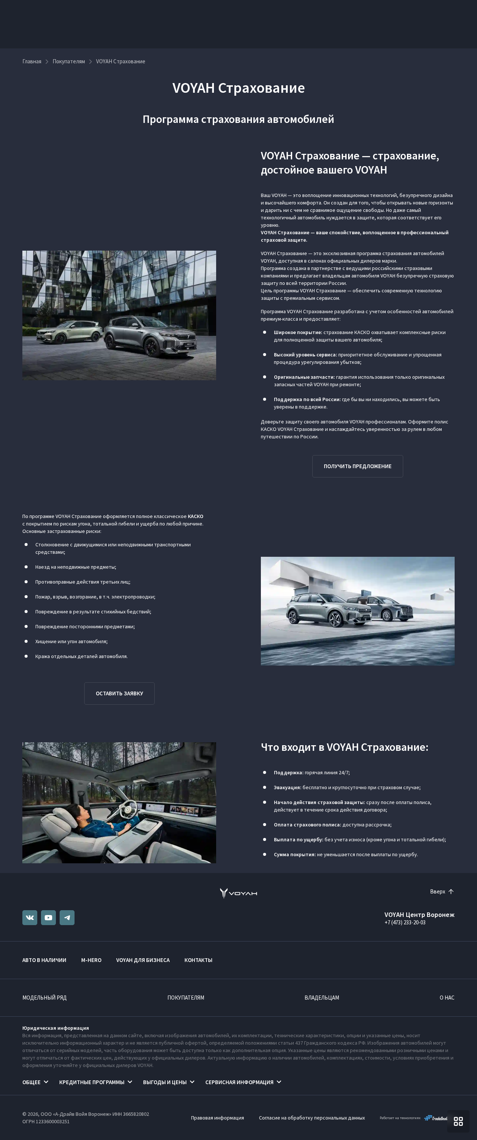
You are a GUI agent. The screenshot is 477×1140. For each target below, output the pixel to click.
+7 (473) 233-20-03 (405, 922)
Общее (31, 1082)
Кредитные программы (91, 1082)
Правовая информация (217, 1117)
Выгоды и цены (165, 1082)
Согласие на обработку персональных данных (312, 1117)
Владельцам (321, 997)
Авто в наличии (44, 959)
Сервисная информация (239, 1082)
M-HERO (91, 959)
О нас (447, 997)
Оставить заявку (119, 693)
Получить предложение (358, 466)
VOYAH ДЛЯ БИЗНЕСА (143, 959)
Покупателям (185, 997)
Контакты (198, 959)
